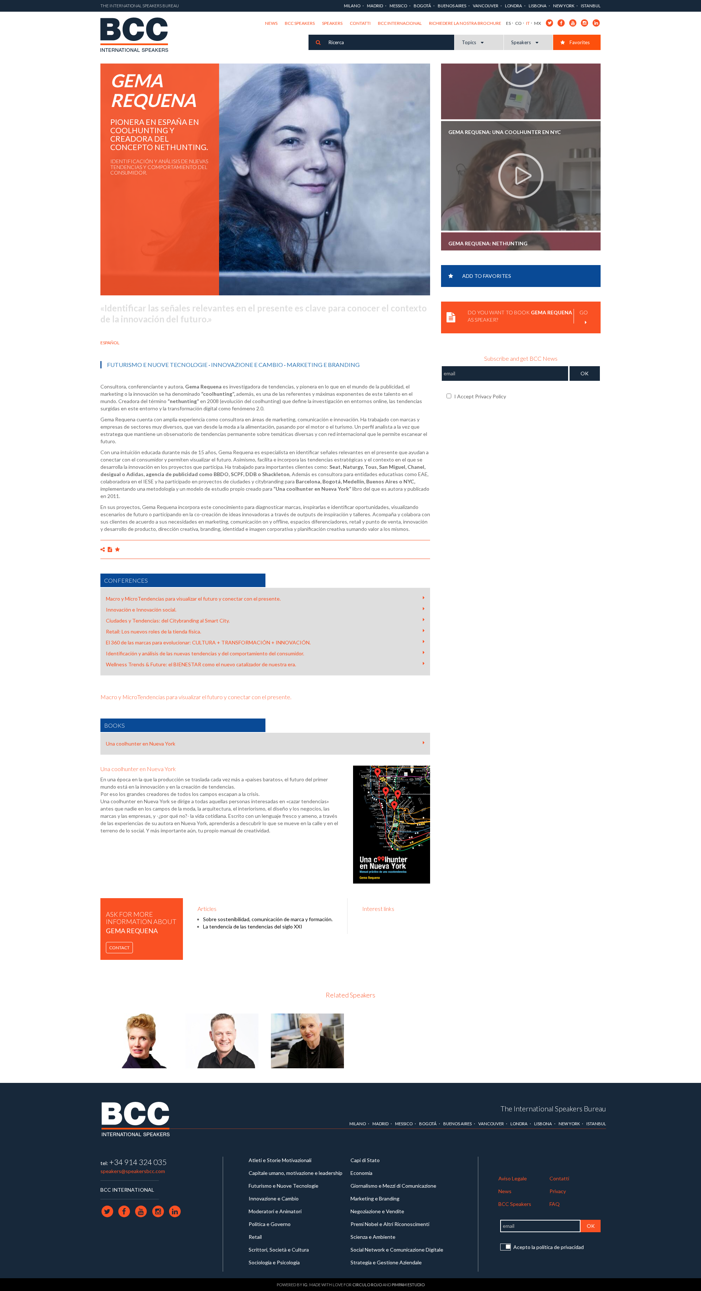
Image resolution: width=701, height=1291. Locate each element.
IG (305, 1284)
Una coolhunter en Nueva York (140, 743)
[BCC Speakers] (135, 1119)
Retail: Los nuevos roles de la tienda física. (153, 631)
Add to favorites (486, 276)
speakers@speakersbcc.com (132, 1171)
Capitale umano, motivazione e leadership (295, 1173)
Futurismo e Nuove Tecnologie (157, 364)
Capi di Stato (365, 1160)
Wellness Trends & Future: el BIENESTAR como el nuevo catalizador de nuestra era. (201, 664)
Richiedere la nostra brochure (465, 23)
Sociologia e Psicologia (274, 1262)
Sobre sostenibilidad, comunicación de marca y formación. (268, 919)
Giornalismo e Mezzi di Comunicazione (393, 1186)
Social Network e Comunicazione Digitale (396, 1249)
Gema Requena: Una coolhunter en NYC (504, 75)
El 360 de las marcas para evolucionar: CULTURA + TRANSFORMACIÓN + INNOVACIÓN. (208, 642)
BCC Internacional (400, 23)
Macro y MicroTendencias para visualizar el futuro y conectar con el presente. (193, 598)
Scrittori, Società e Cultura (279, 1249)
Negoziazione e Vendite (377, 1211)
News (271, 23)
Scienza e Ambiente (372, 1237)
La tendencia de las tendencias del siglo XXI (252, 926)
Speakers (332, 23)
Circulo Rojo (367, 1284)
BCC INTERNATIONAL (127, 1190)
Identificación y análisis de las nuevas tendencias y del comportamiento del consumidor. (205, 653)
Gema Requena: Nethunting (488, 186)
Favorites (579, 42)
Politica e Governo (270, 1224)
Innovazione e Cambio (247, 364)
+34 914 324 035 (137, 1162)
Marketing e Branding (323, 364)
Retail (255, 1237)
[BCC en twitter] (549, 22)
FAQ (554, 1204)
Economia (361, 1173)
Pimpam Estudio (408, 1284)
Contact (119, 947)
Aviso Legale (512, 1178)
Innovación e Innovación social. (141, 609)
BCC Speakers (300, 23)
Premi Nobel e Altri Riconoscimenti (389, 1224)
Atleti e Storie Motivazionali (280, 1160)
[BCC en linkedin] (596, 22)
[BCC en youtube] (573, 22)
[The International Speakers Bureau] (138, 36)
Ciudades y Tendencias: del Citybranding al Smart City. (168, 620)
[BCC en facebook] (561, 22)
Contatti (360, 23)
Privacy (557, 1191)
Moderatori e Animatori (275, 1211)
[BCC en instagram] (585, 22)
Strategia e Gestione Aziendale (386, 1262)
